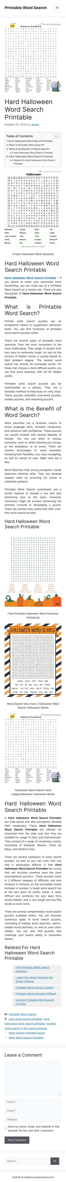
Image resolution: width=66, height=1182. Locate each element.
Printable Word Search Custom (34, 987)
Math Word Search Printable (26, 1037)
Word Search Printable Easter (27, 1032)
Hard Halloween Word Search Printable (30, 141)
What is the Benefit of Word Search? (29, 149)
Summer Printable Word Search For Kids (35, 1002)
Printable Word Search (26, 7)
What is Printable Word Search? (27, 145)
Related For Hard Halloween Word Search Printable (34, 162)
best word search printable (25, 1019)
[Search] (54, 1161)
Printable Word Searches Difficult (36, 993)
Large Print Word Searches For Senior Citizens (34, 979)
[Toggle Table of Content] (54, 136)
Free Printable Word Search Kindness (32, 969)
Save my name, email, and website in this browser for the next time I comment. (33, 1128)
